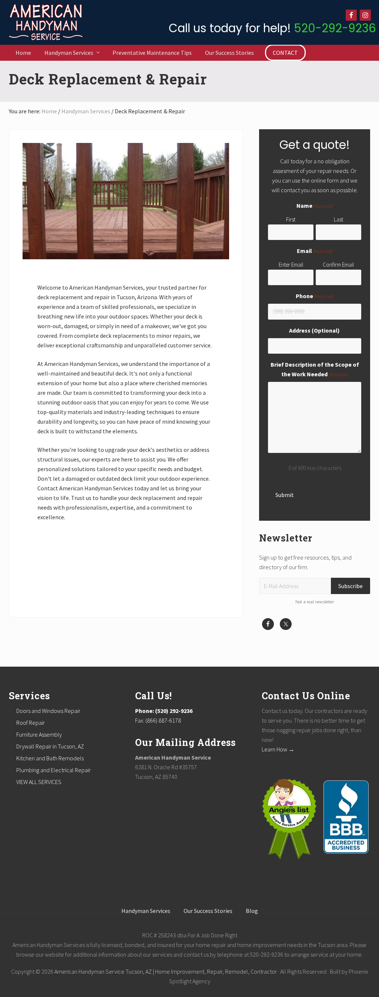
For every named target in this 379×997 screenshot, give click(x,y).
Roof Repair (30, 722)
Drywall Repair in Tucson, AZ (50, 746)
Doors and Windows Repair (48, 710)
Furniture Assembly (39, 734)
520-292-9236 (335, 28)
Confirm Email (338, 264)
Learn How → (278, 749)
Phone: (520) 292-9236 (163, 710)
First (290, 219)
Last (338, 219)
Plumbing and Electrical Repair (53, 770)
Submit (284, 494)
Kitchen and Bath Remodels (50, 758)
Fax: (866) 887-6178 (158, 720)
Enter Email (291, 264)
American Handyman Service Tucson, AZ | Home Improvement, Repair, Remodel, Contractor (165, 971)
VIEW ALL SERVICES (38, 782)
